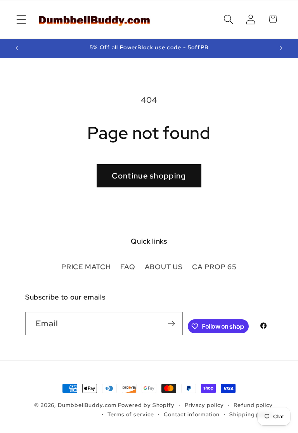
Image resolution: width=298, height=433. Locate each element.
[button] (21, 19)
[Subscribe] (171, 324)
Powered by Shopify (146, 405)
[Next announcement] (280, 48)
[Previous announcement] (17, 48)
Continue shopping (149, 176)
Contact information (191, 414)
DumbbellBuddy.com (87, 405)
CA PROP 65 (214, 267)
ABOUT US (164, 267)
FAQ (127, 267)
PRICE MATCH (86, 267)
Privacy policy (204, 405)
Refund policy (253, 405)
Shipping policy (251, 414)
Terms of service (130, 414)
